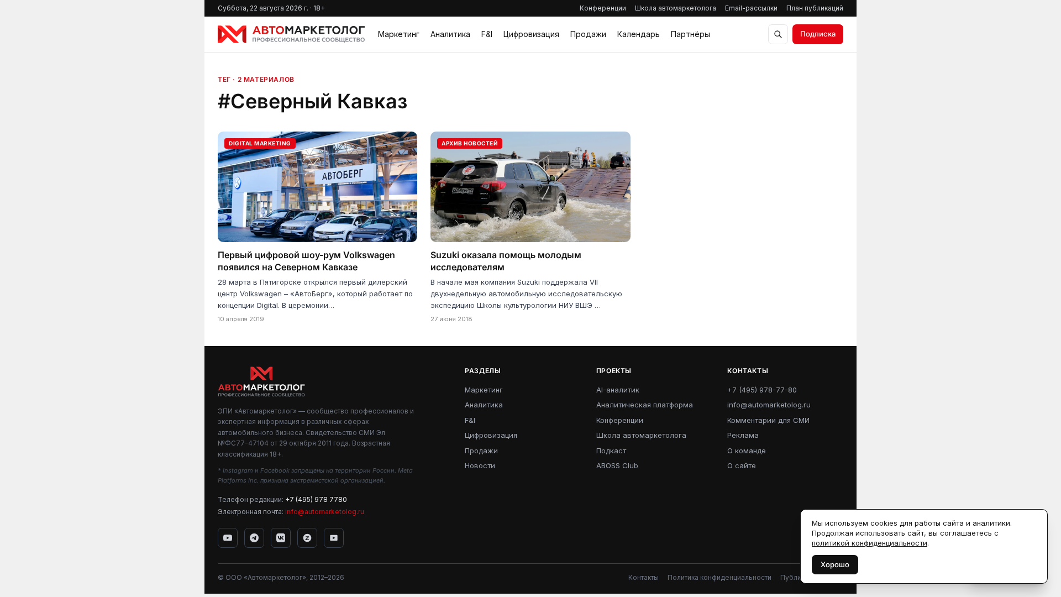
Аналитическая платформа (644, 404)
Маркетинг (398, 34)
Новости (480, 465)
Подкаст (611, 450)
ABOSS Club (617, 465)
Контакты (643, 577)
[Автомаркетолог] (291, 34)
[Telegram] (254, 538)
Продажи (588, 34)
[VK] (281, 538)
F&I (486, 34)
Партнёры (690, 34)
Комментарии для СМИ (768, 420)
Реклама (743, 435)
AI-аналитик (617, 389)
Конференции (603, 8)
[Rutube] (334, 538)
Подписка (818, 33)
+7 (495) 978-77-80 (762, 389)
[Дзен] (307, 538)
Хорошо (835, 564)
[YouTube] (228, 538)
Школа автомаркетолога (675, 8)
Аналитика (450, 34)
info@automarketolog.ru (324, 511)
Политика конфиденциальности (719, 577)
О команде (746, 450)
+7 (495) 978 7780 (316, 499)
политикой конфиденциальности (869, 542)
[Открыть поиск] (778, 34)
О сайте (741, 465)
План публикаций (814, 8)
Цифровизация (531, 34)
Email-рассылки (751, 8)
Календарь (638, 34)
